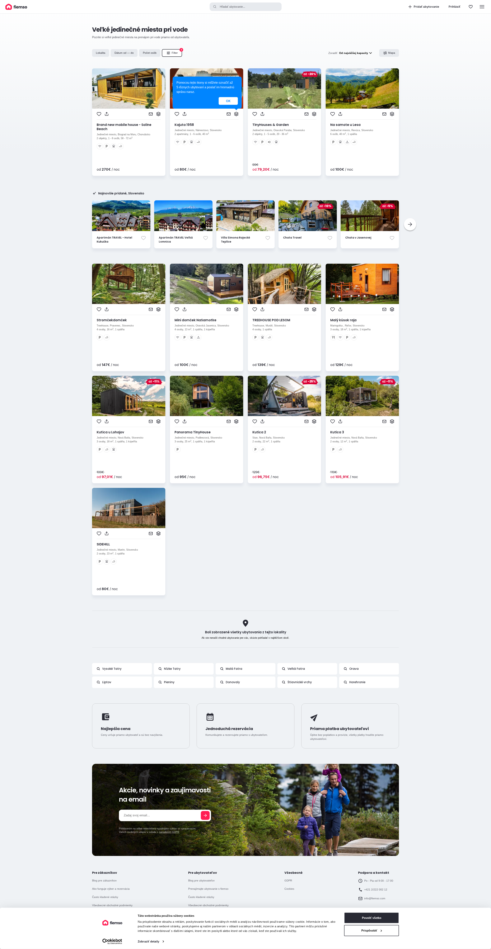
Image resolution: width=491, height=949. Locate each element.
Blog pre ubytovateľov (201, 880)
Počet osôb (150, 52)
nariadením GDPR (169, 832)
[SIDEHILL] (128, 508)
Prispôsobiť (369, 930)
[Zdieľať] (106, 114)
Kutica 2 (259, 432)
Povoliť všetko (371, 917)
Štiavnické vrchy (300, 682)
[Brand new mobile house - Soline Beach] (128, 88)
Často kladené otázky (105, 897)
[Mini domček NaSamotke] (206, 284)
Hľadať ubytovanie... (232, 6)
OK (228, 101)
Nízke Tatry (172, 669)
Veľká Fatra (296, 669)
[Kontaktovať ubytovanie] (150, 114)
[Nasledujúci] (410, 224)
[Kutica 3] (362, 396)
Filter (177, 52)
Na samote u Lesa (345, 124)
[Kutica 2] (284, 396)
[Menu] (482, 7)
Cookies (289, 888)
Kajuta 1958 (184, 124)
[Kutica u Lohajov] (128, 396)
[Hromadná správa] (158, 114)
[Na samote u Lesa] (362, 88)
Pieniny (169, 682)
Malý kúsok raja (343, 320)
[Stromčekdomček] (128, 284)
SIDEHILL (103, 544)
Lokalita (100, 52)
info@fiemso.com (374, 898)
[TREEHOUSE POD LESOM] (284, 284)
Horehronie (357, 682)
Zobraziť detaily (148, 941)
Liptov (106, 682)
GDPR (288, 880)
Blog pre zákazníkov (104, 880)
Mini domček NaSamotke (195, 320)
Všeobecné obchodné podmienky (112, 905)
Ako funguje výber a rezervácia (111, 888)
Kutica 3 (337, 432)
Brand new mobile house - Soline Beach (124, 126)
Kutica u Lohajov (110, 432)
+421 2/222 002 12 (375, 889)
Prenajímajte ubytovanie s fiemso (208, 888)
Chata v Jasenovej (358, 238)
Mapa (391, 52)
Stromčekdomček (112, 320)
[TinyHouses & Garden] (284, 88)
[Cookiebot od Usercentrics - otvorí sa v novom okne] (112, 941)
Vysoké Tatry (112, 669)
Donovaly (233, 682)
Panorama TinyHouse (193, 432)
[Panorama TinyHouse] (206, 396)
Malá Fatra (234, 669)
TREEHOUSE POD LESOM (271, 320)
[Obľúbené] (470, 7)
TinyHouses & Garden (270, 124)
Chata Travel (292, 238)
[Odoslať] (205, 815)
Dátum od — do (124, 52)
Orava (354, 669)
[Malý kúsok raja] (362, 284)
